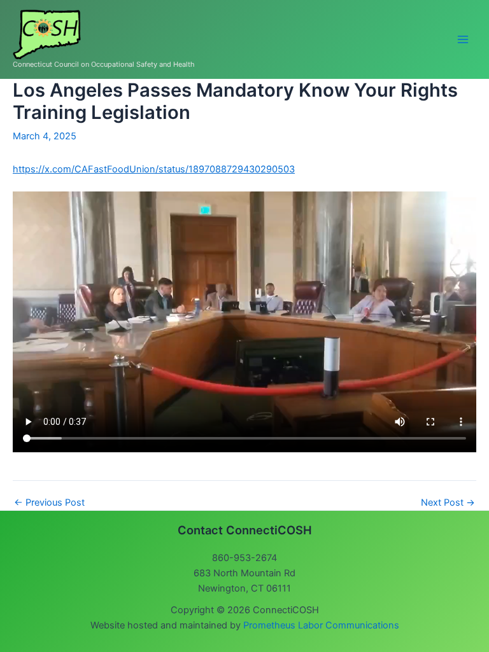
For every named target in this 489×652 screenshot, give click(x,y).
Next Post (448, 503)
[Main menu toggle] (463, 39)
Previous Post (49, 503)
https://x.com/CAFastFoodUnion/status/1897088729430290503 (154, 169)
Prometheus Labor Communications (321, 625)
